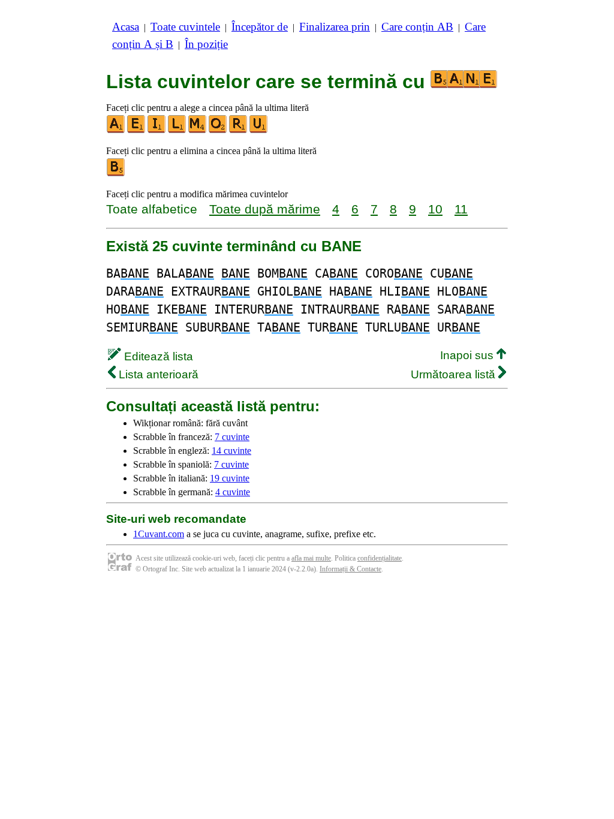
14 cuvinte (231, 450)
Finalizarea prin (334, 26)
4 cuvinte (232, 492)
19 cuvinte (229, 478)
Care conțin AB (417, 26)
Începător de (259, 26)
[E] (137, 130)
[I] (157, 130)
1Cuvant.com (158, 534)
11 (461, 209)
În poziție (206, 44)
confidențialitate (379, 558)
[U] (259, 130)
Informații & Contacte (350, 569)
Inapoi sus (468, 355)
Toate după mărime (264, 209)
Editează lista (157, 356)
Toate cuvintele (185, 26)
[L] (177, 130)
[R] (238, 130)
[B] (116, 173)
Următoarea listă (454, 374)
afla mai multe (311, 558)
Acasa (125, 26)
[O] (218, 130)
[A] (116, 130)
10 (435, 209)
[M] (198, 130)
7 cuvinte (232, 437)
